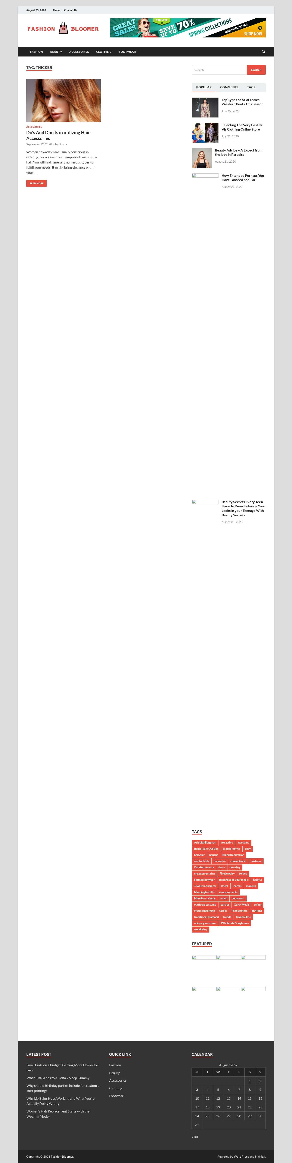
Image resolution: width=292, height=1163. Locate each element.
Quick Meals (241, 904)
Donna (63, 144)
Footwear (127, 51)
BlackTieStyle (231, 848)
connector (220, 861)
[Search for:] (229, 70)
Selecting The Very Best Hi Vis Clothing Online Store (242, 127)
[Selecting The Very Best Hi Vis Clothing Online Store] (205, 125)
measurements (228, 892)
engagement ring (204, 873)
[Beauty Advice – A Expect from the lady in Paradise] (202, 151)
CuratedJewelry (204, 867)
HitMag (260, 1156)
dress (221, 867)
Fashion (36, 51)
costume (256, 861)
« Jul (195, 1137)
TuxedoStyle (243, 917)
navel (223, 898)
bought (213, 855)
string (257, 904)
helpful (257, 879)
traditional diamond (206, 917)
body (248, 848)
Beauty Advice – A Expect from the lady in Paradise (238, 152)
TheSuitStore (239, 910)
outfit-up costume (205, 904)
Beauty (56, 51)
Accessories (79, 51)
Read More (35, 182)
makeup (251, 886)
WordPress (241, 1156)
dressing (235, 867)
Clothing (104, 51)
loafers (237, 886)
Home (56, 10)
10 (197, 1098)
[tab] (204, 87)
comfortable (201, 861)
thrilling (257, 910)
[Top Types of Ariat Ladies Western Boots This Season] (205, 100)
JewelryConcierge (205, 886)
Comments (229, 87)
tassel (223, 910)
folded (243, 873)
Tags (251, 87)
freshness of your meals (234, 879)
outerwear (238, 898)
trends (227, 917)
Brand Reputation (233, 855)
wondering (200, 929)
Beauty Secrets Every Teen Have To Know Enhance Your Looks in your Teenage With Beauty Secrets (243, 508)
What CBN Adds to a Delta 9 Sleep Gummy (58, 1078)
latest (224, 886)
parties (225, 904)
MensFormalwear (205, 898)
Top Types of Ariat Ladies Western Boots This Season (242, 102)
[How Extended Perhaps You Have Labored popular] (205, 176)
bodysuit (199, 855)
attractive (227, 842)
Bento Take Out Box (206, 848)
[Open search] (263, 52)
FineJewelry (227, 873)
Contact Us (70, 10)
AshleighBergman (205, 842)
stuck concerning (204, 910)
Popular (204, 87)
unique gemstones (205, 923)
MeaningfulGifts (204, 892)
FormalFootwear (204, 879)
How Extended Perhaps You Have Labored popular (243, 177)
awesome (243, 842)
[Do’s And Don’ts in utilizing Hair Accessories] (63, 100)
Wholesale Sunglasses (235, 923)
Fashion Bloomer (62, 1156)
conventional (238, 861)
